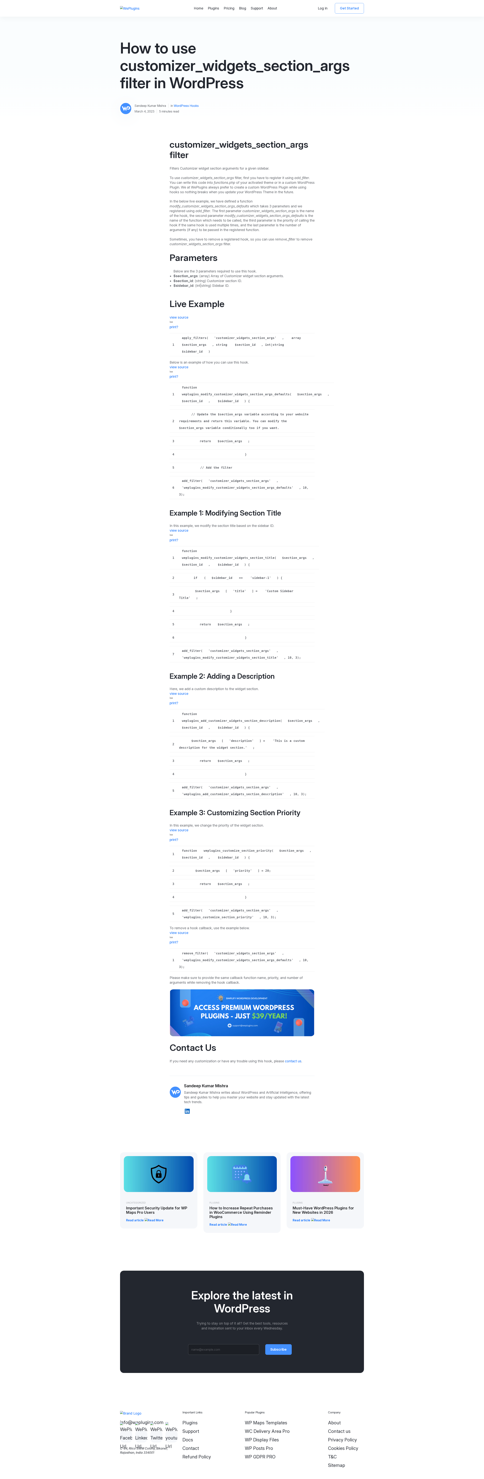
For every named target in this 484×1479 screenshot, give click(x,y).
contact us (293, 1061)
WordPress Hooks (186, 106)
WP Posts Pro (259, 1448)
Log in (322, 8)
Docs (187, 1440)
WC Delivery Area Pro (267, 1431)
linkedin (187, 1111)
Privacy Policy (342, 1440)
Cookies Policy (343, 1448)
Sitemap (336, 1465)
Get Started (349, 8)
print (173, 327)
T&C (332, 1457)
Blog (242, 8)
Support (257, 8)
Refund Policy (196, 1457)
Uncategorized (136, 1202)
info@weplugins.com (142, 1422)
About (272, 8)
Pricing (229, 8)
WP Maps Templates (266, 1422)
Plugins (213, 8)
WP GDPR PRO (260, 1457)
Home (198, 8)
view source (179, 317)
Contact (190, 1448)
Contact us (339, 1431)
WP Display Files (262, 1440)
